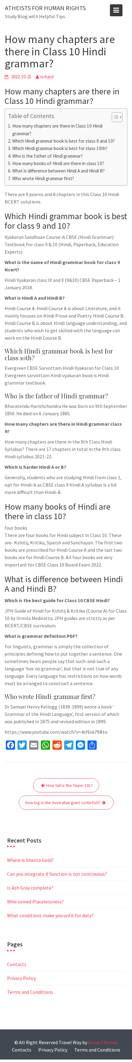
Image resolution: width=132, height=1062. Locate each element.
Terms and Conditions (30, 992)
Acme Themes (103, 1042)
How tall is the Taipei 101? (69, 785)
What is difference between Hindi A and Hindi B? (58, 171)
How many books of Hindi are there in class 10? (58, 163)
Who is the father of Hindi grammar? (47, 156)
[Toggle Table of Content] (114, 117)
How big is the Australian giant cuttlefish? (62, 802)
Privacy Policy (21, 978)
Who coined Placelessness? (35, 901)
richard (46, 77)
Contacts (16, 964)
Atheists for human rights (45, 8)
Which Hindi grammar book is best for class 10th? (59, 148)
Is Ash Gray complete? (30, 888)
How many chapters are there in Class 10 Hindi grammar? (57, 129)
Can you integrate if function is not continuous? (57, 874)
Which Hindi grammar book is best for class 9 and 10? (63, 141)
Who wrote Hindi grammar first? (43, 178)
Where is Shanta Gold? (30, 860)
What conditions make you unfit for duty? (50, 915)
